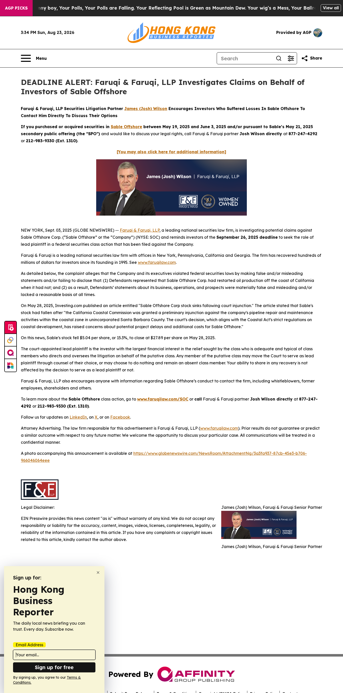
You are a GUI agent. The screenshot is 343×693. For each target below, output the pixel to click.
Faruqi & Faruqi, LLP (139, 230)
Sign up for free (54, 667)
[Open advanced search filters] (291, 58)
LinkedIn (78, 417)
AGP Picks (16, 8)
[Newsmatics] (10, 365)
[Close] (98, 572)
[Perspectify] (10, 340)
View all (331, 7)
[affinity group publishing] (10, 352)
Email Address (29, 644)
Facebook (120, 417)
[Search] (279, 58)
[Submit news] (10, 327)
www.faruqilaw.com (157, 262)
